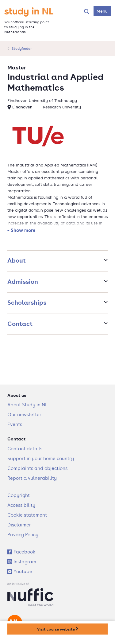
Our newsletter (24, 414)
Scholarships (26, 302)
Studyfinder (22, 48)
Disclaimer (19, 525)
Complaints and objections (37, 468)
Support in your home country (40, 458)
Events (14, 424)
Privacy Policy (22, 534)
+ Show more (21, 230)
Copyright (18, 495)
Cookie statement (27, 515)
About (16, 260)
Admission (22, 281)
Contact (20, 323)
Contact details (24, 448)
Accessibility (21, 505)
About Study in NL (27, 405)
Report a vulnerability (32, 478)
